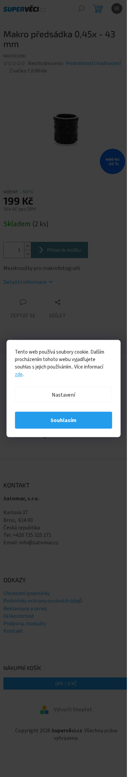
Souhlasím (63, 420)
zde (19, 374)
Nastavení (63, 395)
